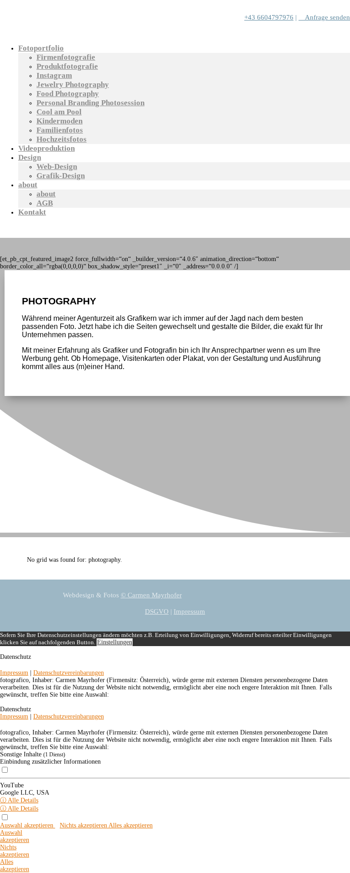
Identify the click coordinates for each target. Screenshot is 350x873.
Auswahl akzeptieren (27, 825)
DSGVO (157, 611)
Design (29, 157)
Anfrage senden (324, 17)
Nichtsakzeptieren (14, 851)
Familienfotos (59, 130)
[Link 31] (347, 723)
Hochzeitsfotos (61, 139)
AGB (44, 203)
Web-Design (56, 166)
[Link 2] (68, 33)
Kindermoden (59, 121)
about (27, 184)
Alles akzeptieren (130, 825)
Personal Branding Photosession (90, 102)
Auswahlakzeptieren (14, 836)
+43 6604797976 (268, 17)
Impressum (189, 611)
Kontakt (32, 212)
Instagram (54, 75)
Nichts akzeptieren (84, 825)
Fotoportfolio (41, 48)
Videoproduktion (46, 148)
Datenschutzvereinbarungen (68, 672)
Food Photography (67, 93)
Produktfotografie (67, 66)
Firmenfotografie (65, 57)
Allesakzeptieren (14, 865)
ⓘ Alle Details (19, 800)
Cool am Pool (59, 112)
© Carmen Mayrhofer (151, 595)
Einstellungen (114, 642)
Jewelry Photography (72, 84)
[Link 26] (347, 664)
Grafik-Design (60, 175)
